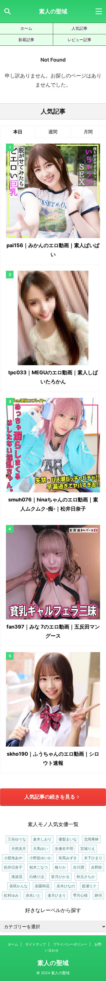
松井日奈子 (13, 867)
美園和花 (42, 886)
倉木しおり (42, 839)
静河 (98, 895)
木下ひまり (93, 858)
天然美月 (18, 848)
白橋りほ (36, 876)
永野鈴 (96, 867)
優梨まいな (68, 839)
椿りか (60, 867)
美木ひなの (66, 886)
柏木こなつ (38, 867)
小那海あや (13, 858)
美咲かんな (18, 886)
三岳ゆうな (17, 839)
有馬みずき (68, 858)
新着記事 (26, 39)
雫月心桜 (80, 895)
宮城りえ (87, 848)
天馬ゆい (40, 848)
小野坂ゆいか (40, 858)
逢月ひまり (56, 895)
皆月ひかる (60, 876)
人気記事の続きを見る (49, 797)
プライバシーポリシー (70, 944)
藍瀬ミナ (89, 886)
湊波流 (16, 876)
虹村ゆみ (11, 895)
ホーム (26, 28)
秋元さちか (86, 876)
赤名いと (33, 895)
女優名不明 (64, 848)
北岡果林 (91, 839)
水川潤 (78, 867)
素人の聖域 (53, 11)
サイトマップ (35, 944)
